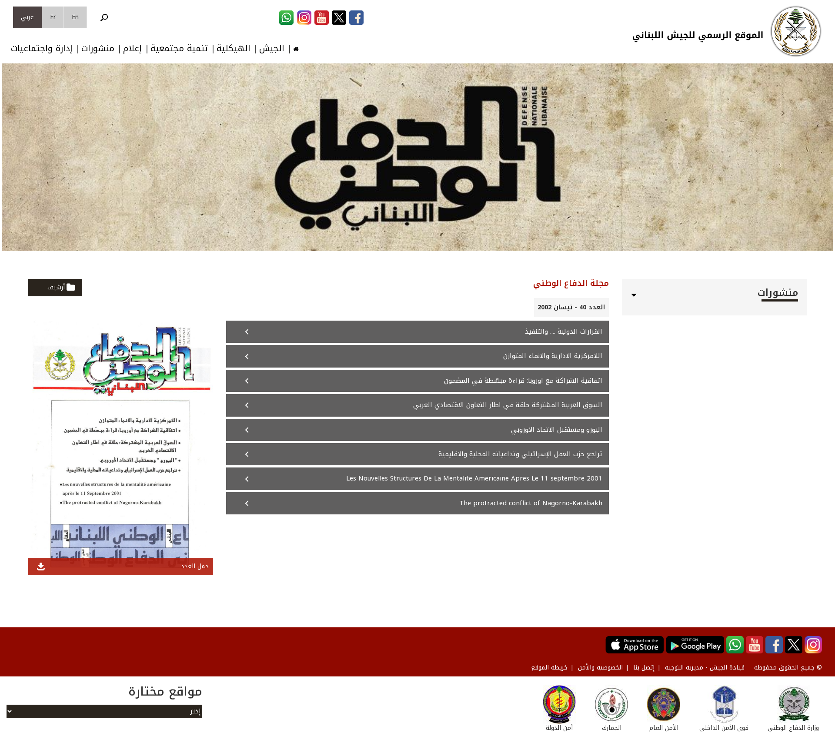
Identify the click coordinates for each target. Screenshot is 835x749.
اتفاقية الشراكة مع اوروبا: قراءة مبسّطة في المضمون (523, 380)
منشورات (97, 48)
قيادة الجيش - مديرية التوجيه (705, 667)
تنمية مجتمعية (179, 48)
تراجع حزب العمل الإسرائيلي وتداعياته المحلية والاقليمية (520, 454)
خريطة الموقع (549, 667)
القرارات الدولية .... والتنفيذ (563, 331)
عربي (27, 17)
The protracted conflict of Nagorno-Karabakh (530, 503)
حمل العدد (195, 566)
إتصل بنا (644, 667)
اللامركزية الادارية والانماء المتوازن (552, 356)
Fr (53, 17)
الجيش (271, 48)
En (75, 17)
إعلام (132, 48)
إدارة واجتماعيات (42, 48)
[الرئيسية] (796, 31)
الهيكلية (233, 48)
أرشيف (56, 287)
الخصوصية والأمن (600, 667)
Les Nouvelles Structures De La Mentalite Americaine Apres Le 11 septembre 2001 (474, 478)
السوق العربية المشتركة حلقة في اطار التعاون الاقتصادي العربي (507, 405)
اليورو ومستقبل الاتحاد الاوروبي (556, 430)
